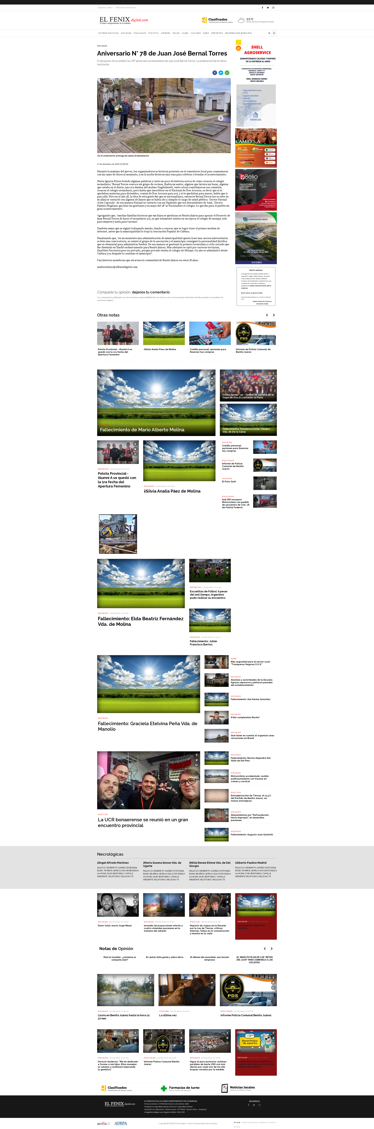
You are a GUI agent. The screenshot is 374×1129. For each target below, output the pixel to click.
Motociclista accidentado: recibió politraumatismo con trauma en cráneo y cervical (250, 779)
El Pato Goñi (243, 349)
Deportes (217, 33)
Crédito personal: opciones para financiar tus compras (162, 350)
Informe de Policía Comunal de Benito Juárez (233, 466)
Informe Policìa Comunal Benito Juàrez (246, 1015)
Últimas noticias (108, 33)
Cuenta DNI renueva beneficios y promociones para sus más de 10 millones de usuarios (255, 1064)
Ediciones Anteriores (126, 7)
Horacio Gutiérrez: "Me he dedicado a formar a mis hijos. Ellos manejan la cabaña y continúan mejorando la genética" (118, 1065)
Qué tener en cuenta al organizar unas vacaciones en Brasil (252, 736)
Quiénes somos (105, 7)
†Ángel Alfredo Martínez (113, 862)
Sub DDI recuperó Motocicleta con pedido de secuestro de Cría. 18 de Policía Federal (235, 503)
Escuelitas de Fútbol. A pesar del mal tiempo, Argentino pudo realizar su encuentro (208, 594)
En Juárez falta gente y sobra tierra (164, 957)
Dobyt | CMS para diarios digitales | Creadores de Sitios (255, 1123)
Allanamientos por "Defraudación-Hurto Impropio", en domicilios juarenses (250, 818)
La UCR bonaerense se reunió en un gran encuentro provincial (143, 822)
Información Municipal (238, 33)
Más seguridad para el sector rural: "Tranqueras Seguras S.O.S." (250, 663)
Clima (185, 33)
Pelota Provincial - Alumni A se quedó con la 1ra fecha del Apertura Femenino (117, 479)
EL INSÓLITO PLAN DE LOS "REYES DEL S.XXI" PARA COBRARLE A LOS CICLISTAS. (254, 960)
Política (154, 33)
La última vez (168, 1015)
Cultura (196, 33)
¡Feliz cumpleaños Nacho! (245, 717)
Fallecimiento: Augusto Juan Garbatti (252, 834)
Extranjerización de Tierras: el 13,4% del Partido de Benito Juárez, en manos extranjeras (251, 798)
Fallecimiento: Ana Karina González (250, 699)
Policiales (140, 33)
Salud (176, 33)
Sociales (126, 33)
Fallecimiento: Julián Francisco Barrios (203, 643)
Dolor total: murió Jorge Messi (115, 925)
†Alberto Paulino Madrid (250, 862)
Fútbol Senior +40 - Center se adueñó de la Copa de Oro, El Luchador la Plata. (248, 396)
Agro (206, 33)
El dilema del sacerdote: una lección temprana (209, 958)
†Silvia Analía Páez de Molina (114, 349)
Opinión (165, 33)
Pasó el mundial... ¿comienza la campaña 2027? (119, 958)
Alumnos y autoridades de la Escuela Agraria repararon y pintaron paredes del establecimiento (252, 682)
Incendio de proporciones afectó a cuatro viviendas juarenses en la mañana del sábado (163, 928)
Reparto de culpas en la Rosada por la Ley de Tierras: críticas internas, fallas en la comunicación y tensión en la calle (209, 929)
